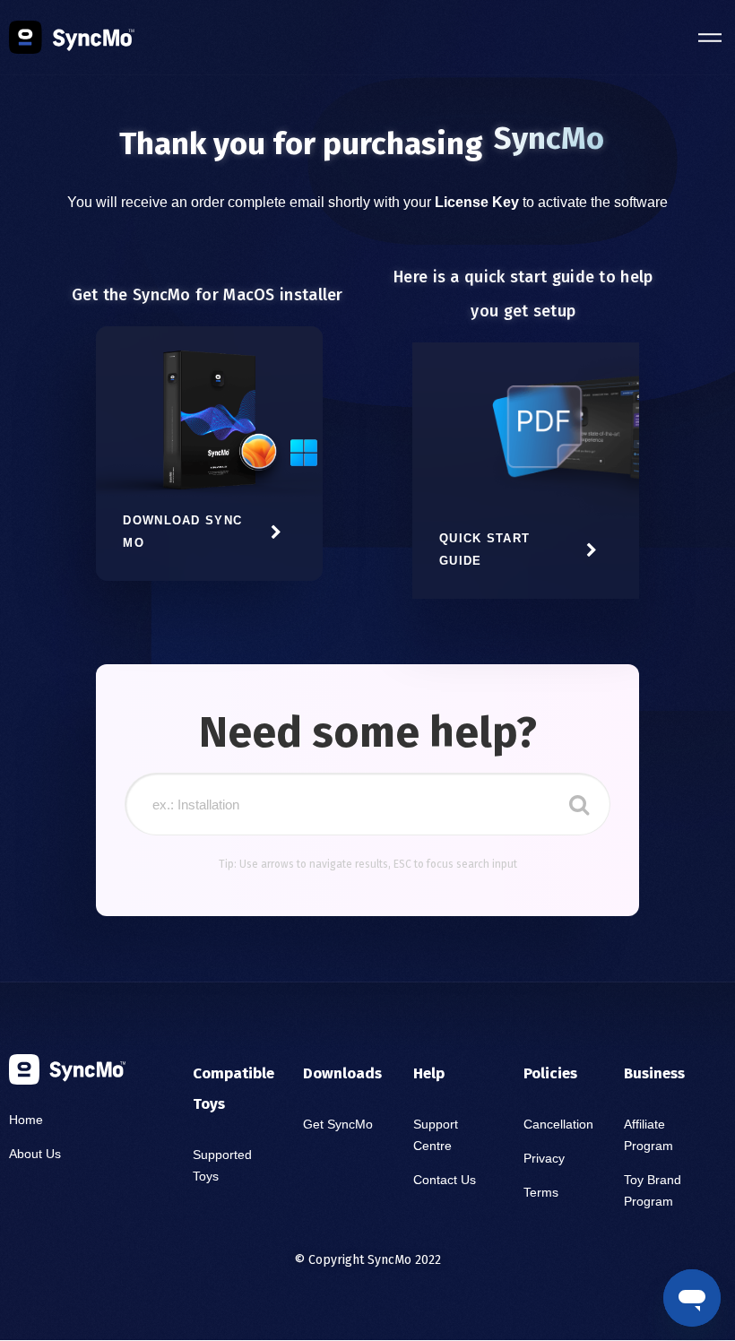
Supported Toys (222, 1165)
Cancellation (558, 1124)
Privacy (544, 1158)
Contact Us (444, 1179)
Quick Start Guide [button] (484, 549)
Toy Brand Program (652, 1190)
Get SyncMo (338, 1124)
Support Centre (435, 1135)
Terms (540, 1192)
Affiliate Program (648, 1135)
